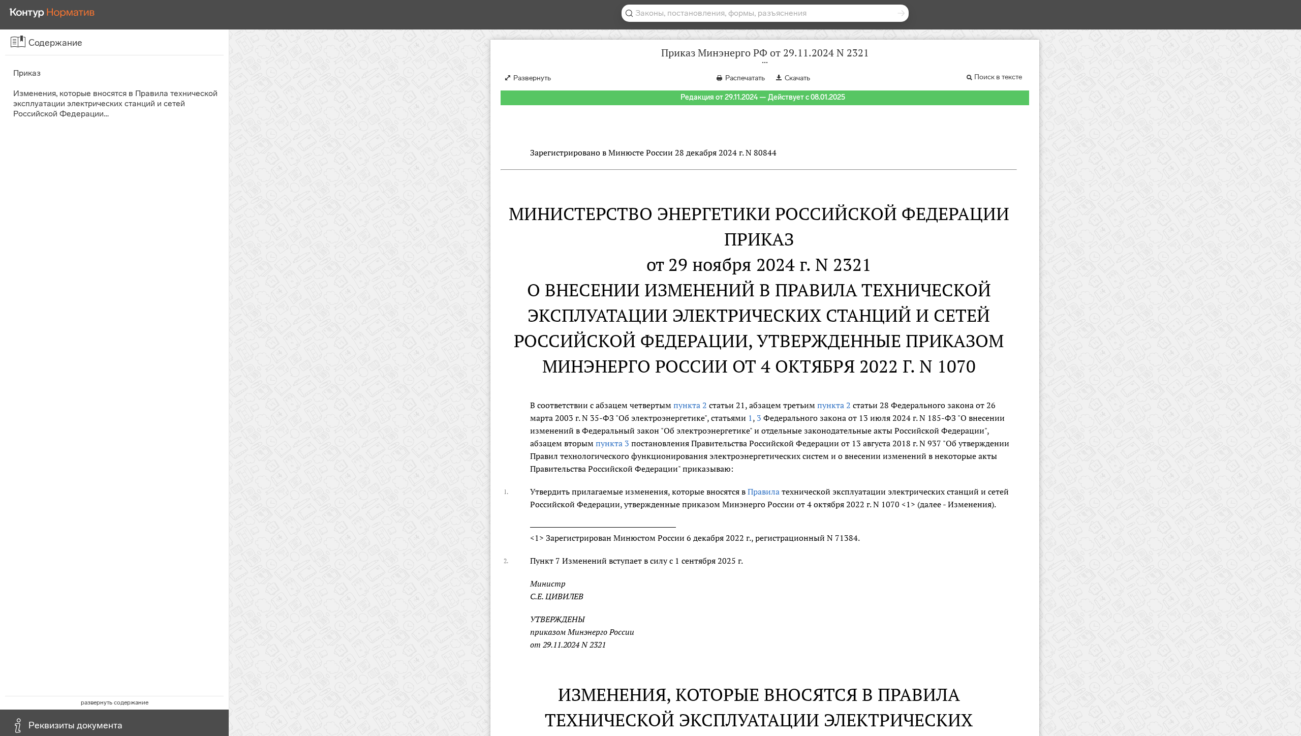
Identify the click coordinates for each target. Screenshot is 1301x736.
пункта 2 (690, 405)
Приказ (27, 73)
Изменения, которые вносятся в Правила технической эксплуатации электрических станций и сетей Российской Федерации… (115, 103)
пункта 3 (612, 443)
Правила (764, 491)
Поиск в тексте (998, 77)
